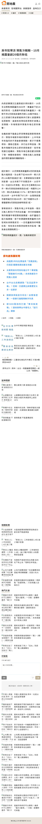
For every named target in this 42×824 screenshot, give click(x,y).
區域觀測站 (16, 8)
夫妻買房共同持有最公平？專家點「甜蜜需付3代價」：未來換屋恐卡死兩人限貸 (22, 274)
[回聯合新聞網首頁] (4, 3)
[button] (39, 4)
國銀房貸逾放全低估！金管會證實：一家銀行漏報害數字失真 (22, 297)
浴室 (32, 13)
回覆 (38, 678)
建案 (19, 318)
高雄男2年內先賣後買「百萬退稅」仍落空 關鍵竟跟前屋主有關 (22, 263)
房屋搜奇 (27, 8)
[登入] (36, 4)
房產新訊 (6, 8)
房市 (4, 318)
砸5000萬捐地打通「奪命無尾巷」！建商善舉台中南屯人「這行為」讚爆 (22, 307)
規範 (4, 678)
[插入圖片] (33, 677)
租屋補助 (23, 13)
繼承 (14, 13)
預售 (11, 318)
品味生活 (37, 8)
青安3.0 (6, 13)
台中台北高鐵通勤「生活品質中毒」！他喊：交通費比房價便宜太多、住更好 (22, 286)
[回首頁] (8, 3)
